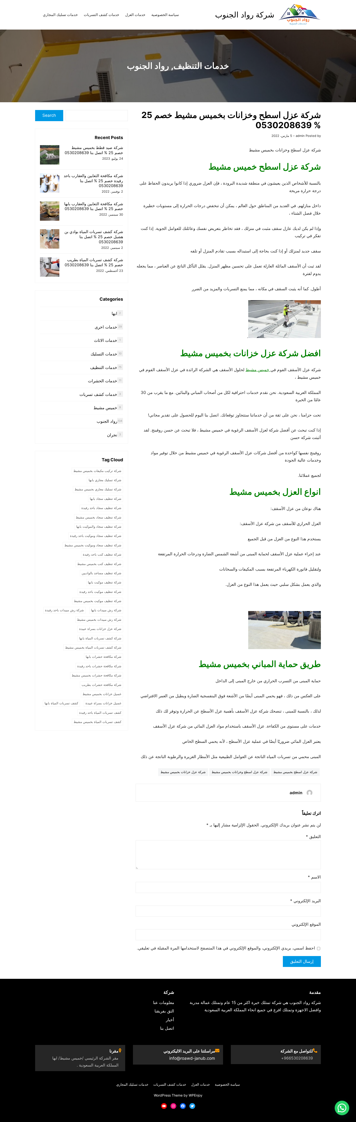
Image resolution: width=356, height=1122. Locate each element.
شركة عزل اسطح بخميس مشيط (295, 772)
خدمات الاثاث (105, 340)
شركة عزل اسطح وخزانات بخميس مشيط (239, 772)
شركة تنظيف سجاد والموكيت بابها (98, 526)
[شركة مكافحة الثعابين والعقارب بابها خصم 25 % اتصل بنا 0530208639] (49, 211)
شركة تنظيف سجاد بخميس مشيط (98, 517)
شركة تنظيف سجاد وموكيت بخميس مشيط (92, 545)
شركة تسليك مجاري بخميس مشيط (98, 489)
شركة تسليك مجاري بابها (105, 480)
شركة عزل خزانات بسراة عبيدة (100, 629)
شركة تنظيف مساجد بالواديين (101, 573)
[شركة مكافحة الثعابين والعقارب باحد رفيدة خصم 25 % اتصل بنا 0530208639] (49, 183)
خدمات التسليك (104, 354)
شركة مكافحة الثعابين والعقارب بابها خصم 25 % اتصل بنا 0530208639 (93, 206)
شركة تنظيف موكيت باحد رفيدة (100, 592)
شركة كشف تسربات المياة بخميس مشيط (93, 647)
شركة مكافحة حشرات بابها (103, 657)
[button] (342, 1108)
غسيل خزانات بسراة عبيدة (103, 703)
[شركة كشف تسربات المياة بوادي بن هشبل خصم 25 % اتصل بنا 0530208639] (49, 239)
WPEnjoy (195, 1095)
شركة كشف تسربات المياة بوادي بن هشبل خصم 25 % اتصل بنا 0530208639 (93, 236)
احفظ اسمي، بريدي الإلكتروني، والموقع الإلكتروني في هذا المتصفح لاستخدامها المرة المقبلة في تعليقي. (226, 948)
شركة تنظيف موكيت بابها (104, 582)
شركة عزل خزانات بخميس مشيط (183, 772)
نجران (112, 434)
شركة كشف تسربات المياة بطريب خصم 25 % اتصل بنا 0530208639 (94, 262)
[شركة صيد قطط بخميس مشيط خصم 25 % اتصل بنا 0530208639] (49, 155)
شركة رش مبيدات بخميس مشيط (99, 619)
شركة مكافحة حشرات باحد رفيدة (99, 666)
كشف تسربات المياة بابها (61, 703)
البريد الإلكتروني (305, 900)
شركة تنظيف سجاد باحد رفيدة (101, 508)
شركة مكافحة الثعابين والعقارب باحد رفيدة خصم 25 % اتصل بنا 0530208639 (93, 180)
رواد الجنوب (148, 66)
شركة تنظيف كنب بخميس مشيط (99, 564)
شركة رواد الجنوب (244, 14)
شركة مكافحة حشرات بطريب (101, 685)
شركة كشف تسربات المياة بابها (100, 638)
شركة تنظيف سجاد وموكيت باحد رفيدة (95, 536)
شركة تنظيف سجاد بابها (105, 499)
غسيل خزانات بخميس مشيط (102, 694)
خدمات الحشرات (102, 380)
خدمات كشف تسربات (98, 394)
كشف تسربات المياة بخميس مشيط (97, 722)
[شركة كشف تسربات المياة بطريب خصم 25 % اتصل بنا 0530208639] (49, 267)
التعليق (313, 836)
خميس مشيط (258, 369)
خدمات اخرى (106, 327)
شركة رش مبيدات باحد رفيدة (64, 610)
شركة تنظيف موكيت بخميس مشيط (97, 601)
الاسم (314, 877)
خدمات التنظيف (201, 66)
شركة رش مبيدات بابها (106, 610)
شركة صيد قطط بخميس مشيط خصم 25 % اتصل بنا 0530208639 (94, 150)
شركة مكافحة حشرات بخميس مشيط (96, 675)
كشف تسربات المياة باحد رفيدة (100, 712)
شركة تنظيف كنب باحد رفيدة (102, 554)
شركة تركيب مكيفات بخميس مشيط (97, 471)
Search (49, 115)
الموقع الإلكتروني (306, 924)
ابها (114, 313)
